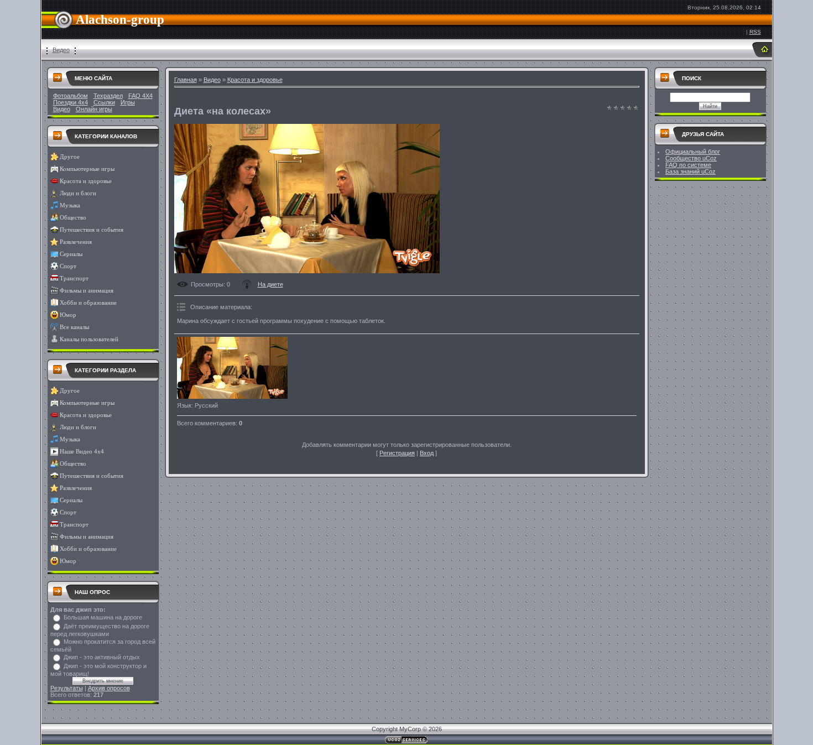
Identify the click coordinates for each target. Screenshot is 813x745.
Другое (70, 157)
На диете (270, 284)
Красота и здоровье (86, 181)
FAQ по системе (688, 164)
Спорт (68, 266)
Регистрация (397, 453)
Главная (185, 79)
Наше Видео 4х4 (82, 452)
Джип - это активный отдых (102, 657)
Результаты (66, 688)
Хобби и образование (88, 303)
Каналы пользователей (89, 339)
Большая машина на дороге (103, 617)
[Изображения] (232, 368)
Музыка (70, 205)
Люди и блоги (78, 193)
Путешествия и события (91, 230)
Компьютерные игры (87, 169)
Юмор (68, 315)
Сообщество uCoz (691, 158)
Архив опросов (109, 688)
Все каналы (74, 327)
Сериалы (71, 254)
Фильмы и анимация (86, 291)
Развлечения (76, 242)
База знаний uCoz (690, 171)
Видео (61, 49)
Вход (427, 453)
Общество (73, 218)
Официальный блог (692, 151)
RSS (755, 32)
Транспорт (74, 278)
